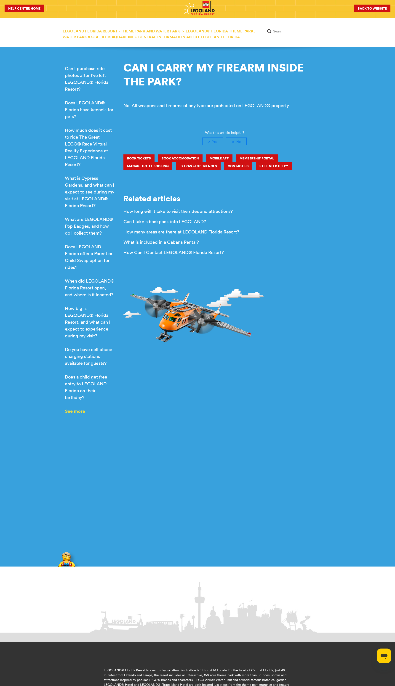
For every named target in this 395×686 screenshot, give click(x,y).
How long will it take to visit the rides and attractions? (178, 211)
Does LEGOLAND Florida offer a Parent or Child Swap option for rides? (88, 257)
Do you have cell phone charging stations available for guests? (88, 356)
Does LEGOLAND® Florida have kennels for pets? (89, 109)
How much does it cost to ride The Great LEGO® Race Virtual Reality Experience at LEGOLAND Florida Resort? (88, 147)
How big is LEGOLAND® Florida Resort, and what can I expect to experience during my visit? (87, 322)
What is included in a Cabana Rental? (161, 242)
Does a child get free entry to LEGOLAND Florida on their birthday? (86, 387)
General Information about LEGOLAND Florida (189, 37)
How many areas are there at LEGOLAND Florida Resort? (181, 232)
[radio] (212, 141)
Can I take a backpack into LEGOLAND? (164, 221)
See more (75, 411)
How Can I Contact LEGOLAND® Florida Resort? (173, 252)
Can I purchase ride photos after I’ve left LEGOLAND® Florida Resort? (86, 79)
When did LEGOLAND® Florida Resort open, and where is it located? (89, 287)
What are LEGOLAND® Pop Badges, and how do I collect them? (89, 226)
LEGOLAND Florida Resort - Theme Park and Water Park (121, 31)
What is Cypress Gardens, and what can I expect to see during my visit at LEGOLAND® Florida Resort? (89, 191)
